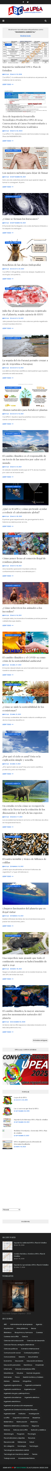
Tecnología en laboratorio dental (16, 1450)
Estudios (20, 1373)
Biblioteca (7, 1332)
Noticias (7, 1430)
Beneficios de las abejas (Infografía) (21, 264)
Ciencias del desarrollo (36, 1341)
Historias (16, 1381)
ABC (5, 1324)
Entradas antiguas (40, 1040)
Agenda (39, 1324)
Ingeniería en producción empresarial (18, 1405)
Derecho (22, 1357)
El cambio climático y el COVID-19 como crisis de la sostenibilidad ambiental (23, 659)
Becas (33, 1328)
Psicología (32, 1434)
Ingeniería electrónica (12, 1401)
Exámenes (8, 1377)
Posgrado (20, 1434)
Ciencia (25, 1336)
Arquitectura (8, 1328)
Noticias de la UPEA (20, 1430)
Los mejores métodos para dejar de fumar (25, 172)
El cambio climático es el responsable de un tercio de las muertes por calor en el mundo (24, 459)
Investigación (34, 1414)
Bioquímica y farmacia (24, 1332)
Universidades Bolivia (26, 1458)
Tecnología (33, 1446)
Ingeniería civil (29, 1389)
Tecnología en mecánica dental (16, 1454)
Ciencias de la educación (14, 1341)
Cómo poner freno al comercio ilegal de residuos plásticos (24, 560)
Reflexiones (22, 1442)
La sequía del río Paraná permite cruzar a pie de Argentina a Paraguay (25, 362)
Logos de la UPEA (20, 1097)
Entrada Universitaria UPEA (25, 1369)
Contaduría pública (31, 1353)
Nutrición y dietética (38, 1430)
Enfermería (8, 1369)
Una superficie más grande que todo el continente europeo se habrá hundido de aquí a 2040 (24, 961)
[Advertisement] (25, 1178)
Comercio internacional (30, 1349)
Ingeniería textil (9, 1414)
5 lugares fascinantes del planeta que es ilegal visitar (24, 910)
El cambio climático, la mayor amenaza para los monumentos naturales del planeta (23, 1014)
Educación (19, 1361)
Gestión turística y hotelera (33, 1377)
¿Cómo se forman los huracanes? (20, 218)
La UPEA (6, 1418)
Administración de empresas (21, 1324)
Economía (8, 1361)
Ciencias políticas (11, 1349)
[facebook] (23, 2)
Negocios (35, 1426)
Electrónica (28, 1365)
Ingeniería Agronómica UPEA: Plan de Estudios (31, 1265)
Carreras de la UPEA (11, 1336)
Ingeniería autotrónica (12, 1389)
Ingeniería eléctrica (32, 1397)
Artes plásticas (22, 1328)
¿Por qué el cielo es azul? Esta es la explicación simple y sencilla (21, 758)
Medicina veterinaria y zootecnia (16, 1426)
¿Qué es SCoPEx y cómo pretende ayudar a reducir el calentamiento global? (24, 510)
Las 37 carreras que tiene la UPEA (26, 1108)
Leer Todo (6, 84)
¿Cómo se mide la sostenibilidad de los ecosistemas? (23, 708)
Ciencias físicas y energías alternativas (19, 1345)
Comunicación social (12, 1353)
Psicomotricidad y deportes (14, 1438)
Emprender (40, 1365)
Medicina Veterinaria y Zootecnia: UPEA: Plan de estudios (30, 1132)
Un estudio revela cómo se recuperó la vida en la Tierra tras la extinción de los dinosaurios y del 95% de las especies (23, 809)
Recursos (31, 1438)
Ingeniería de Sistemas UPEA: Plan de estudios (31, 1119)
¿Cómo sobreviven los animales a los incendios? (22, 609)
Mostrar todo (25, 36)
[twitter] (27, 2)
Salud (31, 1442)
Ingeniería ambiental (33, 1385)
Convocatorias (9, 1357)
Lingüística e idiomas (21, 1418)
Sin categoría (9, 1446)
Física (17, 1377)
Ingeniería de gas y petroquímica (16, 1393)
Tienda (34, 1454)
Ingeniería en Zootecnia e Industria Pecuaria (20, 1410)
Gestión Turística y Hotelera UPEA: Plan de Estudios (29, 1255)
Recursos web (9, 1442)
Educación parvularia (12, 1365)
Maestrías (36, 1418)
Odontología (9, 1434)
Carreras (39, 1332)
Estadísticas (8, 1373)
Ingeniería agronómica (13, 1385)
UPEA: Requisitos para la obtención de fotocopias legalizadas (27, 1143)
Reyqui (6, 74)
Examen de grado (33, 1373)
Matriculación (22, 1422)
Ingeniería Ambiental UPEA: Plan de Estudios (21, 68)
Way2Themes (21, 1468)
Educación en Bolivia (35, 1361)
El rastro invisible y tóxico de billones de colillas (24, 860)
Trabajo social (9, 1458)
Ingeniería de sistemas (12, 1397)
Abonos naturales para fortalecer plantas (24, 409)
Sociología (22, 1446)
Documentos (33, 1357)
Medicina (34, 1422)
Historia (7, 1381)
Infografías (27, 1381)
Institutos (22, 1414)
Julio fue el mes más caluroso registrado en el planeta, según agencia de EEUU (24, 312)
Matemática (8, 1422)
